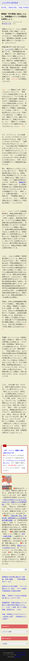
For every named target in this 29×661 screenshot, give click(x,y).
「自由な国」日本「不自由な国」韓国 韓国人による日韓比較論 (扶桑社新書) (14, 518)
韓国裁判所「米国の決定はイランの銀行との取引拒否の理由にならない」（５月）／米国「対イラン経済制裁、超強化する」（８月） (14, 606)
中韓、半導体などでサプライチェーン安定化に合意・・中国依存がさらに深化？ (14, 616)
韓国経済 (22, 182)
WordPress (18, 656)
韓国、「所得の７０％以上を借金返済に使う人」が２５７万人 (14, 597)
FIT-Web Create (21, 654)
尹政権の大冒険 (12, 7)
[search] (26, 569)
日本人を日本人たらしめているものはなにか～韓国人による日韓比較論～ (14, 502)
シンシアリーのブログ (10, 3)
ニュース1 (8, 49)
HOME (4, 7)
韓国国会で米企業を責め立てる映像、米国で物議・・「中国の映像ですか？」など (14, 579)
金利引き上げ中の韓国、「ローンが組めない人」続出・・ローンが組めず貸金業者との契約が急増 (14, 588)
